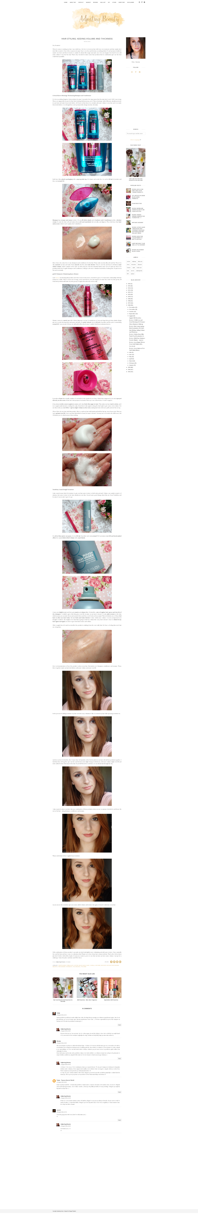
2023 (129, 290)
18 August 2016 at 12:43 (62, 1015)
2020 (129, 296)
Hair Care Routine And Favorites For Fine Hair (136, 179)
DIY (128, 273)
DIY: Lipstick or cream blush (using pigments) (138, 197)
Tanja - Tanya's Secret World (65, 1080)
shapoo (55, 966)
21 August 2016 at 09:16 (65, 1030)
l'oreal (92, 965)
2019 (129, 298)
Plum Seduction (137, 203)
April (130, 358)
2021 (129, 294)
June (130, 354)
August (131, 316)
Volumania (76, 966)
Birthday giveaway (137, 222)
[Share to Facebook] (111, 962)
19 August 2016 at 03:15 (62, 1043)
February (131, 363)
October (131, 311)
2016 (129, 305)
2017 (129, 303)
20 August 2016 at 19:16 (62, 1082)
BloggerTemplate (72, 1211)
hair (80, 965)
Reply (119, 1024)
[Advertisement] (137, 101)
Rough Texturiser (113, 965)
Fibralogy (69, 965)
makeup (134, 261)
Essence (140, 264)
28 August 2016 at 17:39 (62, 1112)
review (103, 965)
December (132, 307)
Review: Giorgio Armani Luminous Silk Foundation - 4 (138, 216)
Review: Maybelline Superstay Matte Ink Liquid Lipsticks (138, 210)
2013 (129, 371)
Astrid (59, 1110)
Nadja (58, 1013)
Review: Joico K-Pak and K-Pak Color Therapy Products (137, 191)
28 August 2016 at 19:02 (65, 1126)
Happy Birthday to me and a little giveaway (138, 244)
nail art (132, 273)
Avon (128, 264)
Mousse (97, 965)
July (130, 352)
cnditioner (62, 965)
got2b (76, 965)
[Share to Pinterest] (117, 962)
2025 (129, 286)
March (131, 361)
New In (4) (132, 346)
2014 (129, 369)
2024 (129, 288)
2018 (129, 301)
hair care (85, 965)
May (130, 356)
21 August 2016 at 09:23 (65, 1064)
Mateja (57, 277)
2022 (129, 292)
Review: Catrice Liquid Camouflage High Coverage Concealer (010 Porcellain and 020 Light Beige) (138, 230)
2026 (129, 283)
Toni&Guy (69, 966)
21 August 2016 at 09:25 (65, 1098)
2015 (129, 367)
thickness (61, 966)
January (131, 365)
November (132, 309)
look (128, 270)
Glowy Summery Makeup (136, 324)
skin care (140, 261)
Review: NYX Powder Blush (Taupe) (138, 250)
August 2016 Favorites (135, 318)
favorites (133, 264)
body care (139, 267)
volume (83, 966)
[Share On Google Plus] (120, 962)
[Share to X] (114, 962)
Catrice (128, 267)
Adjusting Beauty (65, 1029)
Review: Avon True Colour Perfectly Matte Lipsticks (137, 238)
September (132, 313)
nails (134, 267)
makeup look (139, 270)
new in (132, 270)
